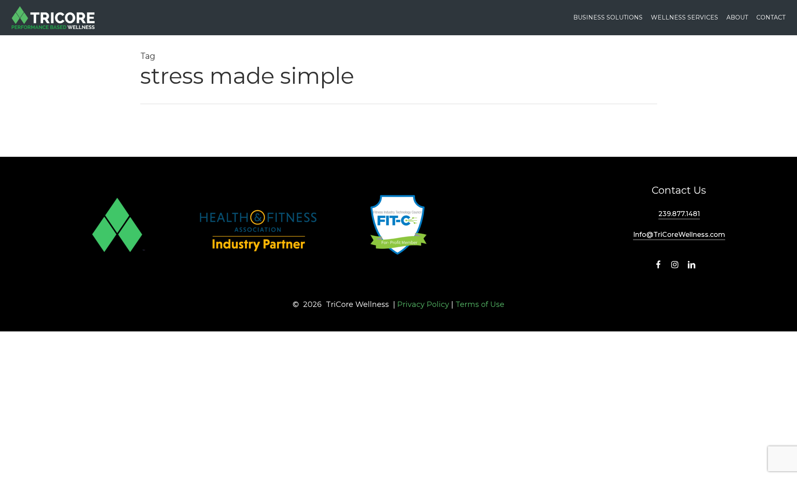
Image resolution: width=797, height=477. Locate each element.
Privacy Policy (423, 304)
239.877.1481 (679, 214)
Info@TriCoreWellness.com (679, 235)
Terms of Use (479, 304)
